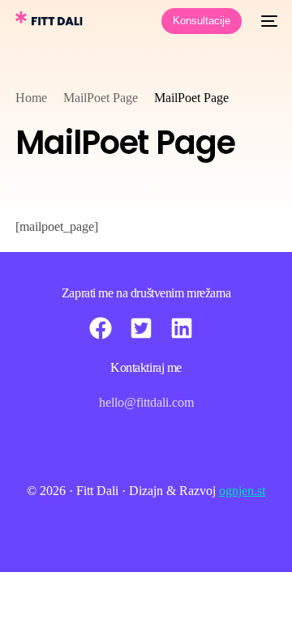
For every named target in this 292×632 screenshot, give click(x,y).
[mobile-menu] (267, 21)
